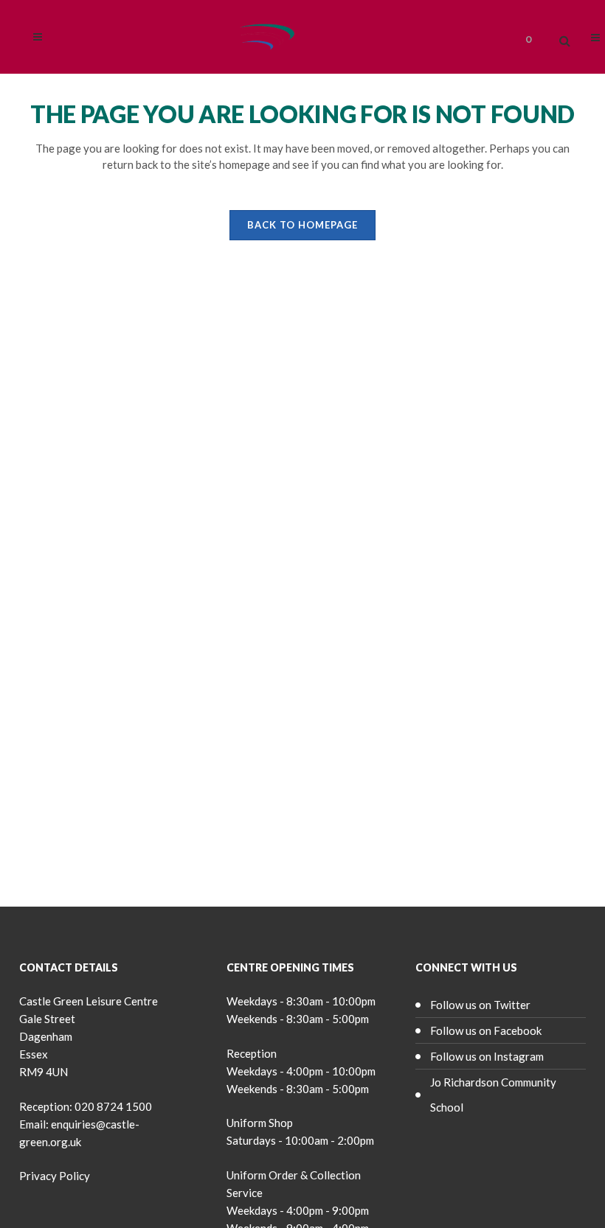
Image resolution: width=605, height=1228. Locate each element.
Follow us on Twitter (480, 1004)
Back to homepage (302, 225)
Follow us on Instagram (487, 1056)
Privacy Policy (54, 1175)
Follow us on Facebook (486, 1030)
